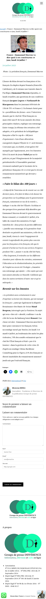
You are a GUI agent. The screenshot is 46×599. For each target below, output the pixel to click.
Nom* (4, 448)
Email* (4, 456)
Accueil (3, 29)
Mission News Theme (16, 596)
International (16, 381)
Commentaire (7, 424)
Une (24, 381)
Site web (5, 463)
